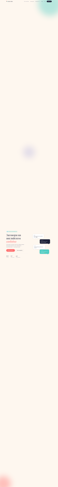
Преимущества (37, 1)
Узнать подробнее (19, 250)
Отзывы (42, 1)
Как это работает (26, 1)
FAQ (44, 1)
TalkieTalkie (10, 1)
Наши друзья (32, 1)
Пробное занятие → (11, 250)
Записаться (49, 1)
